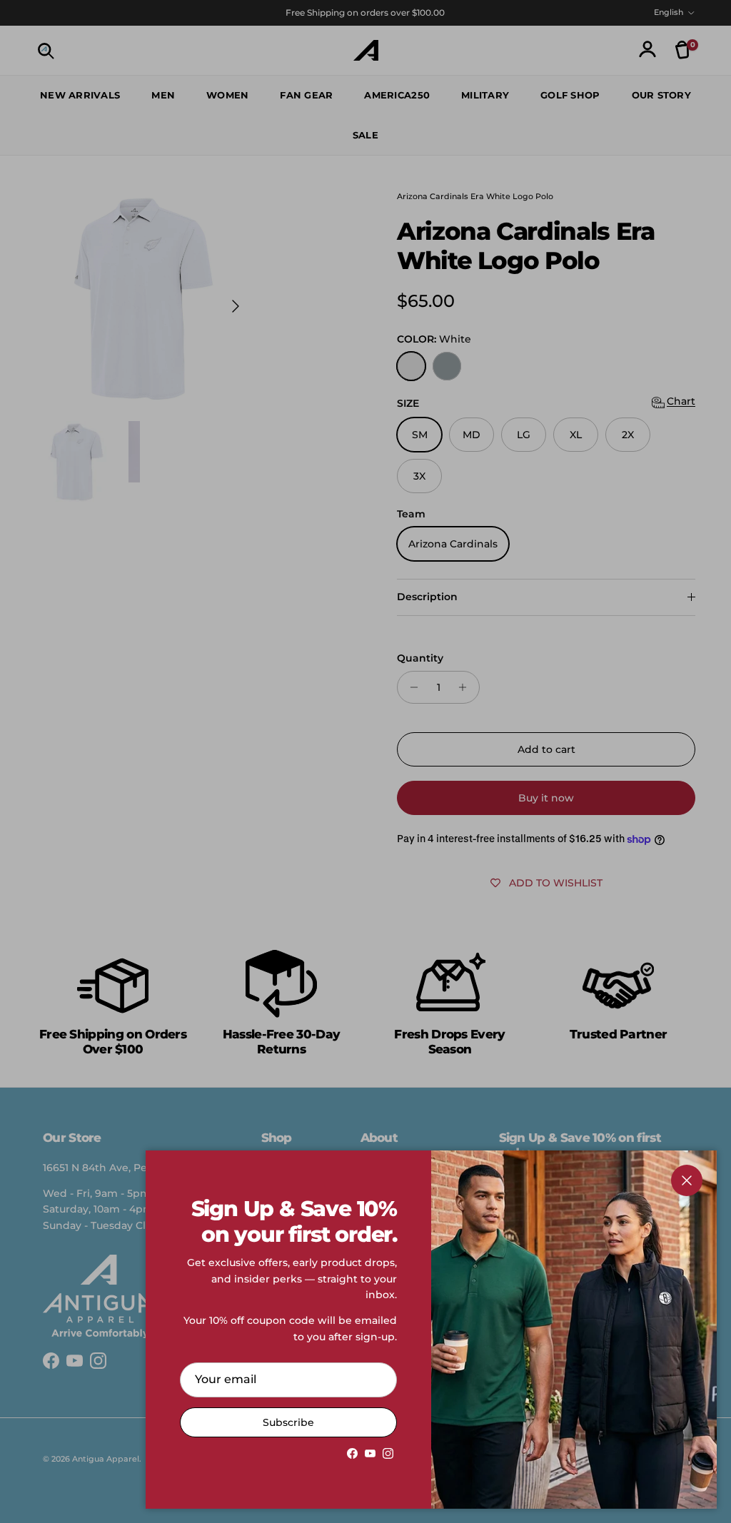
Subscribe (288, 1422)
